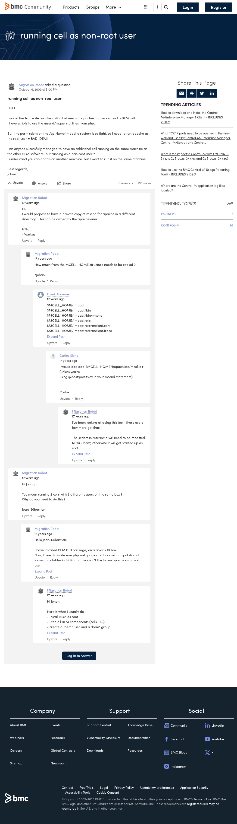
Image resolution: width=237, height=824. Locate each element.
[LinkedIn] (212, 93)
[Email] (181, 93)
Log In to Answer (79, 655)
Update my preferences (157, 787)
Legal (104, 787)
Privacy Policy (124, 787)
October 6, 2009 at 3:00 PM (38, 89)
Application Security (194, 787)
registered (194, 804)
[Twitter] (202, 93)
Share (66, 183)
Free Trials (86, 787)
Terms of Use (202, 799)
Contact (67, 787)
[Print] (191, 93)
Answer (43, 183)
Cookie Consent (108, 792)
